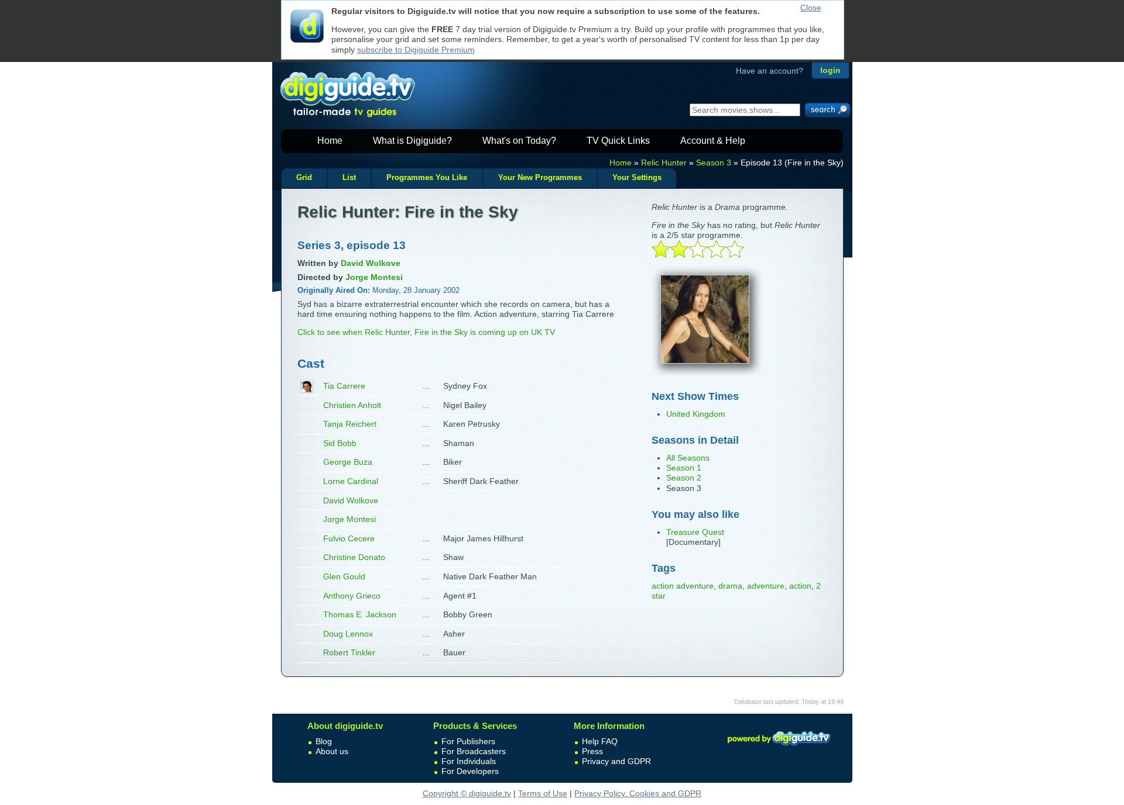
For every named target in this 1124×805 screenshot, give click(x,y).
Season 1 (683, 467)
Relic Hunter (664, 162)
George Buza (347, 462)
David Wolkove (350, 500)
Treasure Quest (695, 532)
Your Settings (637, 178)
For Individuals (468, 761)
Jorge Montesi (349, 519)
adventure (765, 585)
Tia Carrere (344, 386)
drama (730, 585)
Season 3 (713, 162)
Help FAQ (600, 741)
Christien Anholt (352, 405)
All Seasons (688, 457)
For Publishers (468, 741)
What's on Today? (519, 141)
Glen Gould (344, 576)
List (349, 178)
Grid (304, 178)
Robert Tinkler (349, 652)
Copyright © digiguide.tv (467, 793)
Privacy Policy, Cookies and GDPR (637, 793)
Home (329, 141)
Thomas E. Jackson (359, 614)
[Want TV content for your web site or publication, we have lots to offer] (778, 747)
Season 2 (683, 477)
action (800, 585)
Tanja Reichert (349, 424)
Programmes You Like (426, 178)
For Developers (470, 771)
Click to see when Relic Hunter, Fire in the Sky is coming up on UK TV (426, 332)
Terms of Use (542, 793)
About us (332, 751)
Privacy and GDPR (616, 761)
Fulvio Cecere (349, 538)
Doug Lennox (348, 633)
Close (810, 7)
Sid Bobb (340, 443)
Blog (324, 741)
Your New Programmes (540, 178)
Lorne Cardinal (350, 481)
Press (592, 751)
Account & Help (712, 141)
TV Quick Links (618, 141)
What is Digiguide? (412, 141)
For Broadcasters (473, 751)
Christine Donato (354, 557)
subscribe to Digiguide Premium (416, 49)
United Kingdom (695, 414)
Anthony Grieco (352, 595)
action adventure (683, 585)
